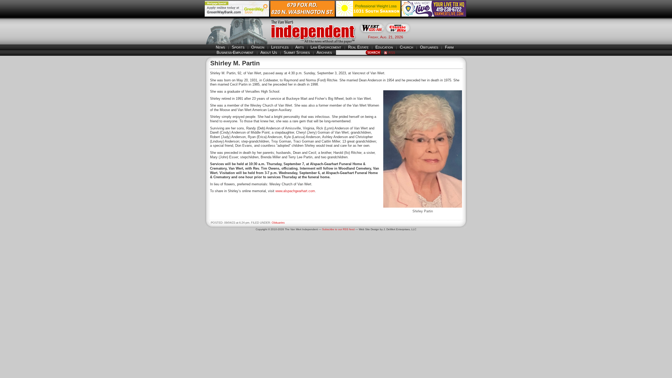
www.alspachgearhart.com (295, 191)
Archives (324, 52)
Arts (299, 47)
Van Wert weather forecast (441, 36)
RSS (391, 53)
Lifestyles (279, 47)
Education (384, 47)
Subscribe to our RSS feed (338, 229)
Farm (449, 47)
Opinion (257, 47)
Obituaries (429, 47)
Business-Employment (235, 52)
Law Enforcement (326, 47)
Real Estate (358, 47)
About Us (268, 52)
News (220, 47)
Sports (238, 47)
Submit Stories (297, 52)
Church (406, 47)
